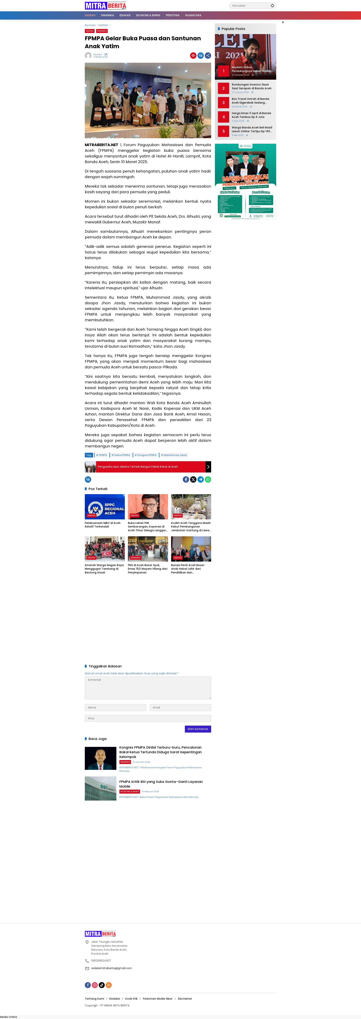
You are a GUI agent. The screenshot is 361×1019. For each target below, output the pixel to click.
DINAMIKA (102, 30)
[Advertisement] (148, 619)
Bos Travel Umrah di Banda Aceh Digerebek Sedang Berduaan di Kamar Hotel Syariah (250, 101)
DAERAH (90, 30)
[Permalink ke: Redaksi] (89, 55)
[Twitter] (193, 479)
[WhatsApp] (208, 479)
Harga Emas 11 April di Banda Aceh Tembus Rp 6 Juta (251, 115)
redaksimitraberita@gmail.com (111, 968)
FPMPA (103, 455)
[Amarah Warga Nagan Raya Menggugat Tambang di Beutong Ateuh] (105, 549)
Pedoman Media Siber (158, 999)
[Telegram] (200, 479)
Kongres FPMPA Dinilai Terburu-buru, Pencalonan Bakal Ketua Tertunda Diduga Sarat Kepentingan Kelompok (160, 752)
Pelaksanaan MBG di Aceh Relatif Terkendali (103, 525)
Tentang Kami (94, 999)
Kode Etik (131, 999)
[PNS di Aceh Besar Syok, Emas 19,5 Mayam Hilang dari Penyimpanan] (148, 549)
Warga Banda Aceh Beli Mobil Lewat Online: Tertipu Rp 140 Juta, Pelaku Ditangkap (252, 129)
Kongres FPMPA (147, 455)
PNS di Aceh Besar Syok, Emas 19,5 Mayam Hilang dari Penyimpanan (147, 568)
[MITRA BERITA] (105, 5)
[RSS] (109, 985)
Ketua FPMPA (122, 455)
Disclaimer (185, 999)
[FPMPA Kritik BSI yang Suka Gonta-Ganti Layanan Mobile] (100, 788)
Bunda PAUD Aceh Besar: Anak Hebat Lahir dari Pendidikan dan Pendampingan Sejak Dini (188, 569)
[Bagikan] (208, 55)
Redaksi (97, 54)
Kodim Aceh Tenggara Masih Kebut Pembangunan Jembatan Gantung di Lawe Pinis (191, 526)
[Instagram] (95, 985)
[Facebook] (186, 479)
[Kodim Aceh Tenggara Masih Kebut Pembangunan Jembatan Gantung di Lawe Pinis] (191, 506)
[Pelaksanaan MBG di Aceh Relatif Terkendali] (105, 506)
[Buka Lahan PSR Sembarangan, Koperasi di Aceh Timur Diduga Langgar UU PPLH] (148, 506)
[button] (272, 5)
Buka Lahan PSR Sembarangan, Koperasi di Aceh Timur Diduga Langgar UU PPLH (147, 526)
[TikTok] (102, 985)
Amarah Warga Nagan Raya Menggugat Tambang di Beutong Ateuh (104, 568)
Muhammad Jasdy (175, 455)
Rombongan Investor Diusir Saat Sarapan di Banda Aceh (252, 86)
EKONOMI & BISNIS (129, 791)
